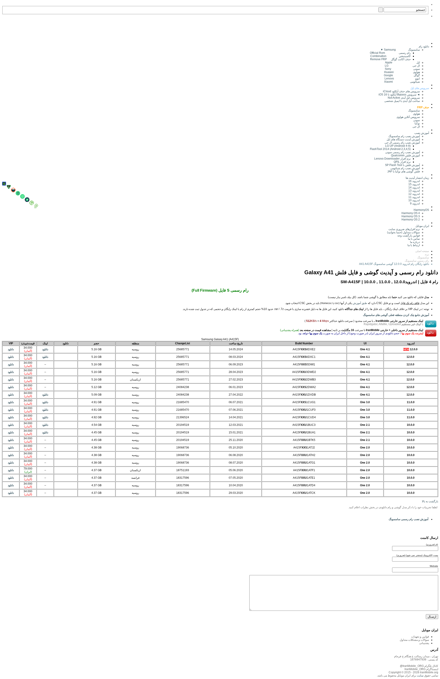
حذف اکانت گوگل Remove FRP (390, 59)
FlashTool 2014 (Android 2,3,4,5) (390, 149)
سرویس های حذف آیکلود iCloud (401, 91)
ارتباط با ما (413, 245)
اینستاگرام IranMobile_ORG (421, 669)
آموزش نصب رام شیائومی (405, 168)
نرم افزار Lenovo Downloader (392, 158)
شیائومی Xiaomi (402, 81)
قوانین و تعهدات (420, 636)
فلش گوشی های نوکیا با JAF (403, 171)
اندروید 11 (413, 197)
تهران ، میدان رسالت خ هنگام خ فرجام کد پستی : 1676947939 (416, 658)
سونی (416, 120)
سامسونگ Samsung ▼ (400, 49)
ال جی (416, 126)
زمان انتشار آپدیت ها (417, 177)
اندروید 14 (414, 187)
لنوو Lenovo (402, 78)
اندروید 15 (414, 184)
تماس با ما (414, 238)
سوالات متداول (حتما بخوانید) (403, 232)
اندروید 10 (414, 200)
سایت (420, 675)
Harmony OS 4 (411, 213)
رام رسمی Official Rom (390, 52)
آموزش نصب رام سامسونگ (404, 136)
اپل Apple (402, 62)
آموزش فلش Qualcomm (405, 155)
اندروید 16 (414, 181)
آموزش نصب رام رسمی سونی (402, 152)
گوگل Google (402, 75)
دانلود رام (424, 46)
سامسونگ (414, 110)
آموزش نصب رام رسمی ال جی (402, 142)
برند (427, 254)
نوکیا (417, 123)
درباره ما (415, 242)
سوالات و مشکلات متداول (414, 639)
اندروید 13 (414, 190)
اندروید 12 (413, 194)
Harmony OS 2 (411, 219)
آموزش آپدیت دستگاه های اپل (403, 139)
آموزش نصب (421, 133)
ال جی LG (402, 65)
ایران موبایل (422, 226)
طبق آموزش (360, 303)
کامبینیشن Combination (390, 56)
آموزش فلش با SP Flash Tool (402, 165)
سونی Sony (402, 69)
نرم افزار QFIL (402, 161)
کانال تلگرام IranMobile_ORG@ (419, 666)
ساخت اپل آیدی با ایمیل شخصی (402, 101)
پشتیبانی (424, 643)
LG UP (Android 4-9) (398, 145)
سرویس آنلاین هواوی (408, 117)
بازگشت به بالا (430, 501)
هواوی (416, 113)
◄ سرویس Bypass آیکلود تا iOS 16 (399, 94)
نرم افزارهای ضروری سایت (404, 229)
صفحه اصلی (422, 251)
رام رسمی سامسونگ (417, 260)
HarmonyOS (421, 210)
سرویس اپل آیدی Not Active (404, 97)
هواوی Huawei (402, 72)
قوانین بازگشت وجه (408, 235)
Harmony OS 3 (411, 216)
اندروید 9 (415, 203)
